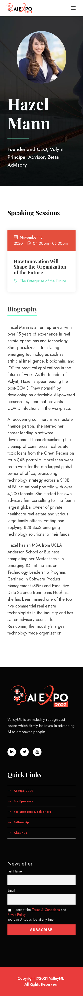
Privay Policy (16, 914)
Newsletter (20, 864)
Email (11, 890)
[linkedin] (11, 752)
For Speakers (23, 801)
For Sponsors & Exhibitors (32, 812)
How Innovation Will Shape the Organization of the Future (40, 267)
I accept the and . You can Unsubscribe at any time (36, 914)
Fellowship (21, 822)
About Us (20, 832)
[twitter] (24, 752)
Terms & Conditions (46, 909)
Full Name (14, 871)
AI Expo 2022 (23, 790)
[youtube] (37, 752)
